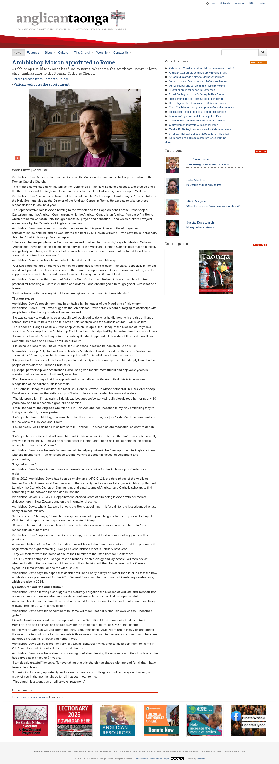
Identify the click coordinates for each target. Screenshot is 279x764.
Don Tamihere (197, 159)
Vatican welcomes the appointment (41, 84)
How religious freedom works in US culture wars (197, 103)
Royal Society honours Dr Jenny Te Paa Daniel (197, 94)
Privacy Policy (141, 759)
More (168, 142)
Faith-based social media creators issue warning (197, 138)
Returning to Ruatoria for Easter (208, 164)
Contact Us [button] (121, 52)
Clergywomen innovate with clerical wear (193, 124)
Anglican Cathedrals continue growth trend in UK (198, 72)
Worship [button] (102, 52)
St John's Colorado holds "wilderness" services (196, 77)
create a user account (36, 697)
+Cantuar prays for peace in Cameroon (192, 90)
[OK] (262, 52)
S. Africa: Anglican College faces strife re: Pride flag (199, 133)
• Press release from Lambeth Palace (40, 79)
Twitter (261, 3)
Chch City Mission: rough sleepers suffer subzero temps (202, 107)
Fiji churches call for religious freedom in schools (197, 111)
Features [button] (33, 52)
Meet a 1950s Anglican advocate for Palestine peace (200, 129)
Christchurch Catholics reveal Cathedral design (197, 120)
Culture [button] (63, 52)
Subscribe (225, 3)
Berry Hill (201, 759)
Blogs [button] (49, 52)
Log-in (213, 3)
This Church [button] (83, 52)
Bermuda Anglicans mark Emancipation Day (195, 116)
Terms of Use (156, 759)
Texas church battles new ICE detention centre (196, 98)
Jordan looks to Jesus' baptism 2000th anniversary (199, 81)
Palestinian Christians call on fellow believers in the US (201, 68)
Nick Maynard (197, 201)
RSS (251, 3)
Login (166, 759)
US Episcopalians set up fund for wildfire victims (197, 85)
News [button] (18, 52)
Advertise (240, 3)
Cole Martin (195, 180)
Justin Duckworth (200, 222)
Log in (15, 697)
